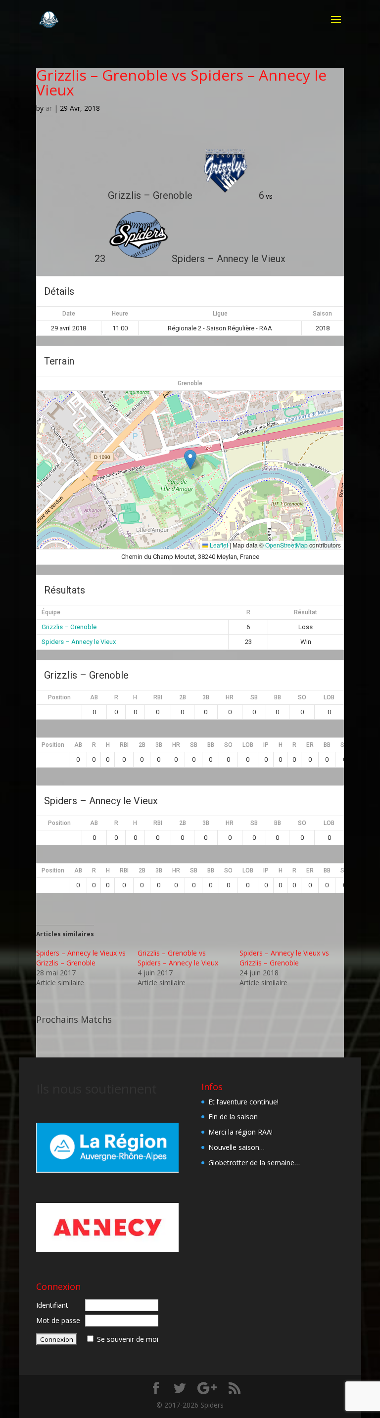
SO (302, 697)
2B (182, 697)
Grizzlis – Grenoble (69, 627)
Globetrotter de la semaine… (254, 1162)
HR (230, 697)
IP (266, 744)
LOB (329, 697)
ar (49, 108)
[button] (190, 460)
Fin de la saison (233, 1116)
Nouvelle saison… (236, 1147)
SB (254, 697)
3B (205, 697)
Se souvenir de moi (127, 1339)
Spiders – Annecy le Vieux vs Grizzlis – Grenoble (81, 957)
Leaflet (218, 545)
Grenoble (190, 383)
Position (59, 697)
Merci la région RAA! (240, 1132)
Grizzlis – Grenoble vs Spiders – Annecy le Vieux (178, 957)
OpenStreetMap (286, 545)
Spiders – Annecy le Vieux (79, 641)
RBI (157, 697)
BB (277, 697)
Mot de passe (58, 1320)
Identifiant (52, 1305)
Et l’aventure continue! (243, 1101)
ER (310, 744)
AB (94, 697)
